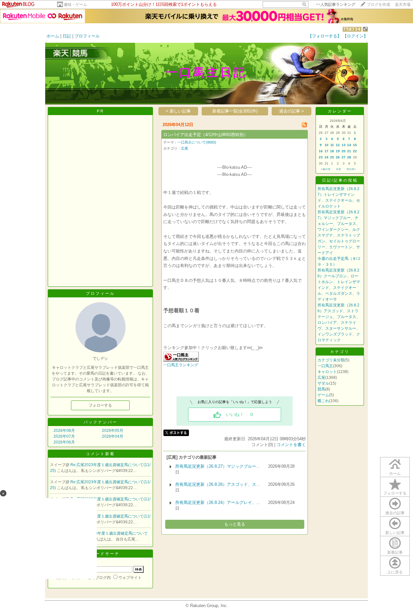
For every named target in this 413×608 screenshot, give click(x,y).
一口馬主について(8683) (196, 142)
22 (355, 151)
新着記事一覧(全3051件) (234, 111)
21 (349, 151)
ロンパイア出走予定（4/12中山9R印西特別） (205, 134)
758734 (352, 29)
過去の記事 (395, 513)
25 (332, 157)
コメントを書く (291, 444)
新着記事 (395, 552)
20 (344, 151)
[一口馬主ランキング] (181, 360)
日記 (67, 36)
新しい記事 (395, 532)
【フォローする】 (324, 36)
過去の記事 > (291, 111)
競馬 (321, 389)
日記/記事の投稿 (340, 180)
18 (332, 151)
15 (355, 145)
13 (344, 145)
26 (338, 157)
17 (326, 151)
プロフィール (87, 36)
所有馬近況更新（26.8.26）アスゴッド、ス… (217, 484)
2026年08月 (64, 430)
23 (321, 157)
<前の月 (325, 169)
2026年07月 (64, 436)
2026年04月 (112, 436)
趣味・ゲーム (75, 4)
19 (338, 151)
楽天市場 (402, 4)
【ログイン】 (355, 36)
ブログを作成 (378, 4)
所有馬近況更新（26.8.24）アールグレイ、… (217, 502)
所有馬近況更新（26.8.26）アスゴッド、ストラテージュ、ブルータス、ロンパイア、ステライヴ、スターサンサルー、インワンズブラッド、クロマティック (338, 322)
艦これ (323, 401)
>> (335, 4)
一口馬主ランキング (180, 365)
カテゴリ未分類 (331, 360)
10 (326, 145)
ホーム (52, 36)
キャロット (327, 371)
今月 (338, 169)
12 (338, 145)
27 (344, 157)
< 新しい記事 (178, 111)
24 (326, 157)
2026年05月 (112, 430)
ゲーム (323, 395)
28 (349, 157)
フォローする (395, 493)
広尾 (184, 148)
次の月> (351, 169)
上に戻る (395, 572)
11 (332, 145)
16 (321, 151)
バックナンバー (100, 422)
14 (349, 145)
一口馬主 (325, 366)
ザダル (323, 383)
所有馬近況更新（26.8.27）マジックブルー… (217, 466)
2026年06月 (64, 442)
